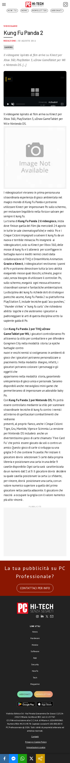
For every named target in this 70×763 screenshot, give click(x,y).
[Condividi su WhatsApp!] (22, 758)
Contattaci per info (35, 588)
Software (35, 651)
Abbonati (57, 11)
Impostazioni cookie (35, 747)
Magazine (34, 684)
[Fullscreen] (62, 104)
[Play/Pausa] (8, 104)
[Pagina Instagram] (65, 4)
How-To (12, 11)
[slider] (20, 104)
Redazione (10, 41)
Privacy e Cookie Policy (35, 742)
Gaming (8, 47)
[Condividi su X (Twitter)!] (31, 758)
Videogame (11, 26)
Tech (35, 677)
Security (35, 664)
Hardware (34, 638)
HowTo (35, 671)
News (25, 11)
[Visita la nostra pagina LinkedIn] (42, 617)
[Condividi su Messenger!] (13, 758)
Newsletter (39, 11)
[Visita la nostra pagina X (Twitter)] (47, 617)
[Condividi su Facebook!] (4, 758)
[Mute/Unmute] (13, 104)
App (35, 657)
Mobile (35, 644)
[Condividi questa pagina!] (40, 758)
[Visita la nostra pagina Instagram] (37, 617)
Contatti (35, 736)
